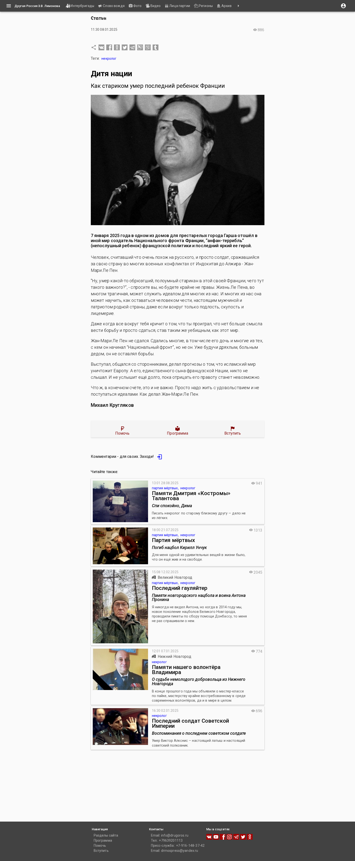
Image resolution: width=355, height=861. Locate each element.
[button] (101, 47)
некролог (108, 58)
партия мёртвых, (165, 488)
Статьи (98, 18)
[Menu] (8, 6)
